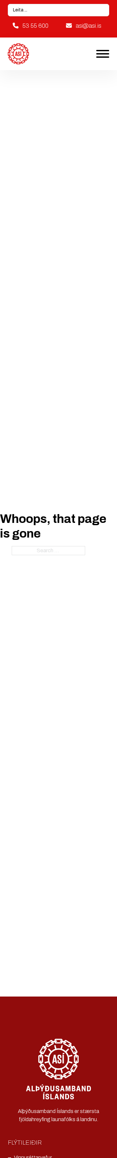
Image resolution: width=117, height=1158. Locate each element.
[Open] (102, 54)
